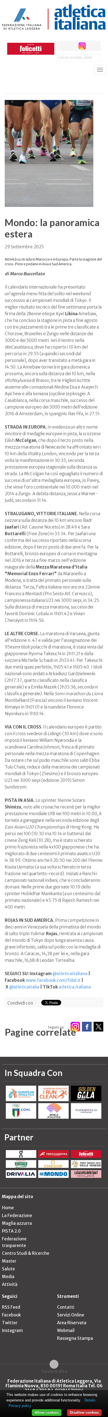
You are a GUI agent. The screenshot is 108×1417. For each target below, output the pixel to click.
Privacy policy (20, 1406)
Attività (9, 1284)
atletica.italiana (75, 987)
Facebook (11, 1315)
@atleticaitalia (24, 987)
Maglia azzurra (17, 1223)
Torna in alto (54, 1371)
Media (8, 1276)
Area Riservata (71, 1322)
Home (8, 1207)
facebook (61, 45)
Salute (8, 1268)
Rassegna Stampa (75, 1338)
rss (92, 45)
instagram (82, 45)
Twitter (9, 1322)
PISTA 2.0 (11, 1231)
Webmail (65, 1330)
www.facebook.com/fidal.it (53, 980)
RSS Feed (11, 1307)
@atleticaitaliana (70, 973)
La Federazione (17, 1215)
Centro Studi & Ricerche (25, 1253)
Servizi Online (70, 1315)
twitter (71, 45)
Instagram (12, 1330)
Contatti (65, 1307)
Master (9, 1261)
